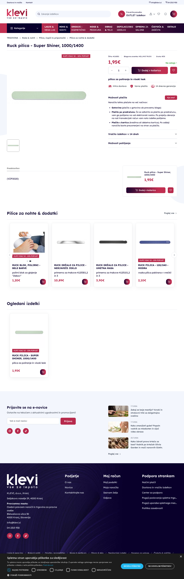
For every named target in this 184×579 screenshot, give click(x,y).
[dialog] (92, 566)
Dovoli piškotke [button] (132, 566)
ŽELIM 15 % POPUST (71, 310)
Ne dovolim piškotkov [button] (159, 566)
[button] (62, 575)
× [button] (181, 557)
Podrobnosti (48, 565)
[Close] (129, 258)
